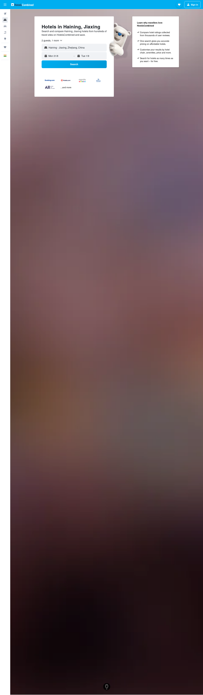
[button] (5, 4)
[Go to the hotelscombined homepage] (22, 4)
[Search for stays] (5, 20)
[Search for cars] (5, 26)
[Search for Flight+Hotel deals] (5, 32)
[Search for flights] (5, 14)
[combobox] (52, 40)
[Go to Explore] (5, 39)
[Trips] (5, 47)
